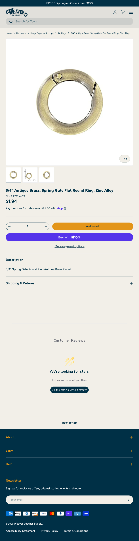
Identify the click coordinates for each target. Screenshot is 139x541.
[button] (123, 12)
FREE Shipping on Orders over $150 (69, 3)
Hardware (21, 33)
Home (9, 33)
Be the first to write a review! (69, 390)
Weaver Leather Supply (28, 523)
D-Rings (62, 33)
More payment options (70, 246)
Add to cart (92, 226)
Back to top (69, 422)
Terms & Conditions (76, 531)
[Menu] (131, 12)
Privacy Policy (49, 531)
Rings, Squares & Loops (42, 33)
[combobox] (69, 21)
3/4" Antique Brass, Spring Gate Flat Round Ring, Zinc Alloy (100, 33)
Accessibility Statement (20, 531)
